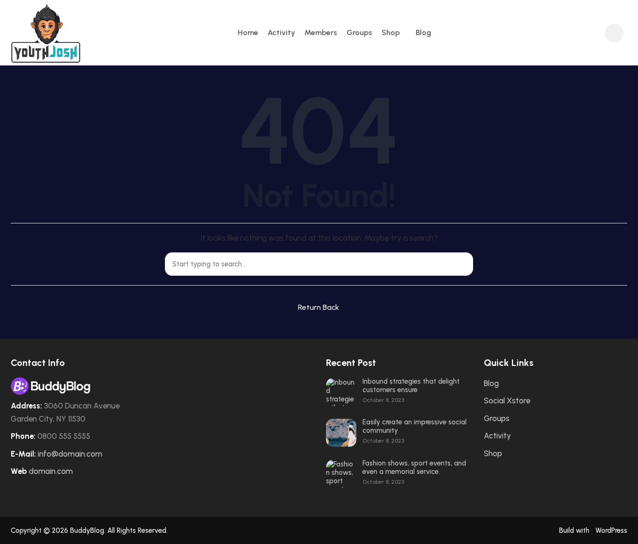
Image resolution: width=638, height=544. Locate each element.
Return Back (318, 307)
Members (321, 32)
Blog (423, 32)
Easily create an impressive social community (414, 426)
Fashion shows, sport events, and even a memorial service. (414, 467)
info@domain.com (70, 453)
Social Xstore (507, 400)
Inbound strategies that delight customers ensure (411, 385)
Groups (359, 32)
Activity (281, 32)
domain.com (51, 471)
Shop (391, 32)
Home (248, 32)
